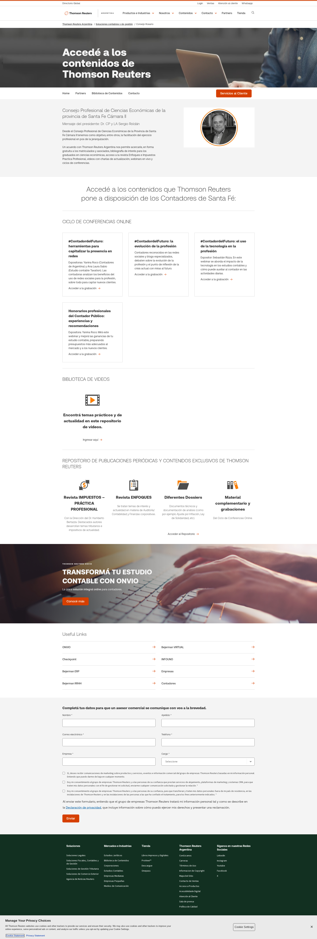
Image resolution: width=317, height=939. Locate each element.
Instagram (222, 860)
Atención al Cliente (188, 896)
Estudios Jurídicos (113, 855)
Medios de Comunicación (116, 886)
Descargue (147, 865)
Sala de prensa (186, 901)
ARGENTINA (107, 13)
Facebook (222, 870)
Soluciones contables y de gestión (114, 24)
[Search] (253, 12)
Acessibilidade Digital (189, 891)
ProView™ (146, 860)
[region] (158, 927)
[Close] (311, 926)
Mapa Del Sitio (186, 876)
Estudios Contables (113, 870)
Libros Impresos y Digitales (155, 855)
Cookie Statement (15, 935)
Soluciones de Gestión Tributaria (82, 868)
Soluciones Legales (76, 855)
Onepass (146, 870)
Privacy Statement (35, 935)
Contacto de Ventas (189, 881)
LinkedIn (221, 855)
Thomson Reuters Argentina (77, 24)
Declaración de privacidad (83, 807)
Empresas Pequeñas (114, 881)
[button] (139, 13)
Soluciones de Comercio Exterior (82, 874)
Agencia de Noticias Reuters (80, 879)
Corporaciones (111, 865)
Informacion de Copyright (191, 870)
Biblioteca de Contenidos (116, 860)
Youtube (221, 865)
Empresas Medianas (114, 876)
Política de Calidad (188, 906)
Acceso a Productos (189, 886)
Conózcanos (185, 855)
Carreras (183, 860)
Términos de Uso (187, 865)
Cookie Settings (244, 927)
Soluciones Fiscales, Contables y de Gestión (82, 862)
